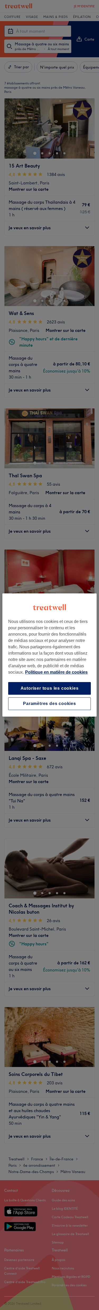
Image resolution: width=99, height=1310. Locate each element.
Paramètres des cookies (49, 703)
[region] (49, 655)
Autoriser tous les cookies (50, 688)
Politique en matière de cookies (56, 672)
